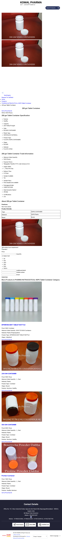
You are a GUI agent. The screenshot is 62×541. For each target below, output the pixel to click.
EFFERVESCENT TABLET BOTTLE (13, 325)
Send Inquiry (7, 95)
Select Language (54, 535)
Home (3, 99)
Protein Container (8, 476)
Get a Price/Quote (7, 111)
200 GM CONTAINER (9, 374)
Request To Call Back (7, 97)
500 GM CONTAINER (9, 425)
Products (4, 101)
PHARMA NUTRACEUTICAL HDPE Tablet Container (16, 103)
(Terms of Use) (16, 534)
